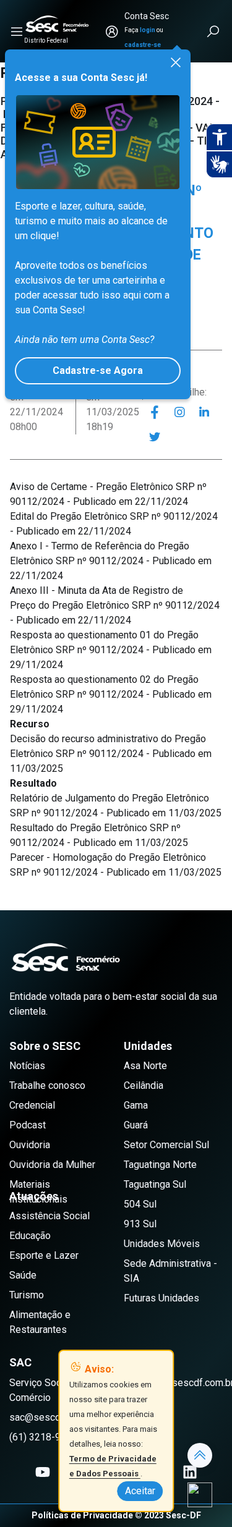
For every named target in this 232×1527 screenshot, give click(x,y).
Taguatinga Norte (160, 1164)
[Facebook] (155, 412)
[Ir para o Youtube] (42, 1472)
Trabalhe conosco (47, 1085)
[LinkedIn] (204, 412)
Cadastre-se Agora (98, 370)
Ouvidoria (29, 1145)
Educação (30, 1235)
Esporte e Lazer (44, 1255)
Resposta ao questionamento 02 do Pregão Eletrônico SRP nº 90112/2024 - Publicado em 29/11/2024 (111, 694)
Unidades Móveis (162, 1244)
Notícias (27, 1066)
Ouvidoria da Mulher (52, 1164)
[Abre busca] (214, 31)
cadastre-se (142, 44)
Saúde (23, 1275)
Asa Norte (145, 1066)
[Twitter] (155, 437)
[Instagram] (179, 412)
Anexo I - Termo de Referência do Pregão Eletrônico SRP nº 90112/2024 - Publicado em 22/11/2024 (111, 561)
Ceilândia (143, 1085)
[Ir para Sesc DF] (57, 23)
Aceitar (140, 1491)
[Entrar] (112, 31)
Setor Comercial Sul (166, 1145)
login (147, 30)
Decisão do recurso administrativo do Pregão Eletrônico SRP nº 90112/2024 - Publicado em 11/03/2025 (111, 753)
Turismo (26, 1295)
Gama (136, 1105)
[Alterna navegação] (16, 31)
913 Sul (140, 1224)
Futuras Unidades (161, 1298)
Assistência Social (49, 1216)
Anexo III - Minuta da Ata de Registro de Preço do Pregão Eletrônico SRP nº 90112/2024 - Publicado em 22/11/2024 (115, 605)
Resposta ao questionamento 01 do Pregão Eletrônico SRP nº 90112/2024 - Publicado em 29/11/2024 (111, 649)
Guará (136, 1125)
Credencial (32, 1105)
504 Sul (140, 1204)
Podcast (27, 1125)
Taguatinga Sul (155, 1184)
